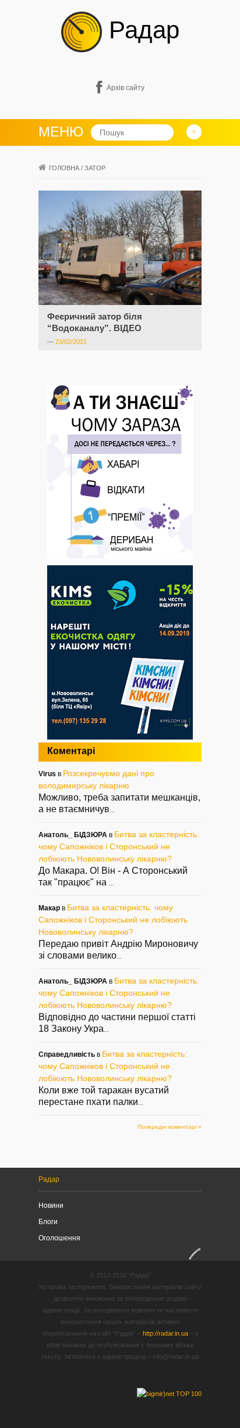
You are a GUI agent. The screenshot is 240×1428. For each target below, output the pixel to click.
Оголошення (59, 1238)
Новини (50, 1205)
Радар (140, 30)
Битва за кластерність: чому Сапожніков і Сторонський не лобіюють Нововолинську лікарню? (118, 846)
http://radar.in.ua (165, 1333)
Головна (64, 167)
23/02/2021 (71, 341)
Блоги (48, 1222)
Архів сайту (125, 88)
